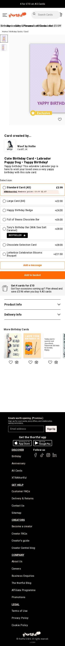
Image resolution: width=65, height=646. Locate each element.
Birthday (5, 25)
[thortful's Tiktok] (42, 456)
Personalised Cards (34, 25)
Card (26, 32)
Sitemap (16, 512)
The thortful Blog (21, 582)
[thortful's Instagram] (48, 456)
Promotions (18, 597)
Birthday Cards (15, 32)
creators (18, 519)
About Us (17, 561)
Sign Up (51, 429)
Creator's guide (21, 540)
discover (18, 449)
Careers (16, 568)
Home (5, 32)
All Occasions (44, 25)
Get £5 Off (55, 25)
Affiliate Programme (24, 590)
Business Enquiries (23, 575)
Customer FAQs (21, 491)
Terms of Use (20, 610)
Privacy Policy (20, 617)
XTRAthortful (19, 477)
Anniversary (14, 25)
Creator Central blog (23, 547)
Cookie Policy (20, 625)
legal (15, 604)
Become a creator (22, 526)
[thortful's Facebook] (35, 456)
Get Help (18, 484)
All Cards (17, 470)
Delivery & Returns (23, 498)
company (18, 554)
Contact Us (18, 505)
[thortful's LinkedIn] (54, 456)
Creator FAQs (19, 533)
